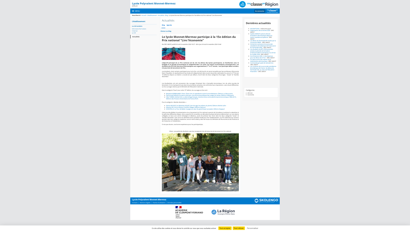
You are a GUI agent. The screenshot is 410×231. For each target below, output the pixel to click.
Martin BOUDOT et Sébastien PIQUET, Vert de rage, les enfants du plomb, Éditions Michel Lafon (196, 106)
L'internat (135, 31)
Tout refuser (239, 228)
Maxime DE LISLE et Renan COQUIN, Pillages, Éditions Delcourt (186, 107)
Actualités (161, 15)
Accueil (144, 15)
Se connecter (259, 11)
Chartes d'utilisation (159, 203)
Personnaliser (252, 228)
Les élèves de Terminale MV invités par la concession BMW (263, 41)
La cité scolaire (137, 26)
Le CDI (134, 33)
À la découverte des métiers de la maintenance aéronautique (260, 60)
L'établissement (152, 15)
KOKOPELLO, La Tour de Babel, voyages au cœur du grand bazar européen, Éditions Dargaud (195, 109)
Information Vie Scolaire (139, 29)
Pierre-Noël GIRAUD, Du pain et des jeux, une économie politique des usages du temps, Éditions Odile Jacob (200, 95)
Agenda (169, 25)
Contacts (135, 203)
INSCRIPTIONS (254, 29)
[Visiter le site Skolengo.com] (266, 202)
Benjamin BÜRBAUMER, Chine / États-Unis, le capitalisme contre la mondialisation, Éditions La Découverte (199, 94)
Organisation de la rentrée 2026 (260, 30)
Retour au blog (165, 31)
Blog (166, 15)
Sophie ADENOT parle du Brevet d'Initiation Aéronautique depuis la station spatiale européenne (261, 35)
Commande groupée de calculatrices (261, 63)
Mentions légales (145, 203)
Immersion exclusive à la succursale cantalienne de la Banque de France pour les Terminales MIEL (263, 45)
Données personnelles (174, 203)
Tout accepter (225, 228)
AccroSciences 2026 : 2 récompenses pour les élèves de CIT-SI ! (261, 57)
